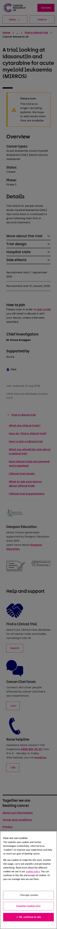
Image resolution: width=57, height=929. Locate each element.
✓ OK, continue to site (28, 917)
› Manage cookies (28, 895)
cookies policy (33, 871)
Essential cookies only (28, 906)
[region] (28, 880)
